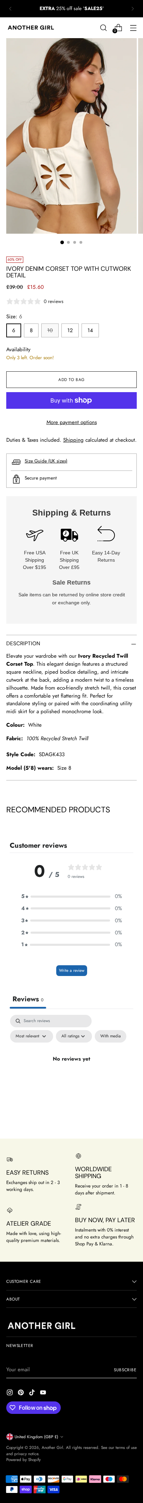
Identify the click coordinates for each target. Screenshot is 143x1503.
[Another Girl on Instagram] (10, 1393)
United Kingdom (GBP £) (36, 1437)
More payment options (72, 422)
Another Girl (52, 1447)
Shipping (73, 440)
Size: (14, 316)
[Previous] (10, 8)
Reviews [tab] (27, 999)
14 (90, 330)
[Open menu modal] (133, 27)
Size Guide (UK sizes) (46, 461)
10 (50, 330)
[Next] (132, 8)
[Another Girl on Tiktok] (32, 1393)
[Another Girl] (32, 27)
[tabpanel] (71, 1074)
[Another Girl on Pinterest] (21, 1393)
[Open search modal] (103, 27)
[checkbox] (110, 1036)
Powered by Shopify (23, 1459)
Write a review (71, 970)
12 (70, 330)
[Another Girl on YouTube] (44, 1393)
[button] (71, 896)
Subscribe (125, 1370)
